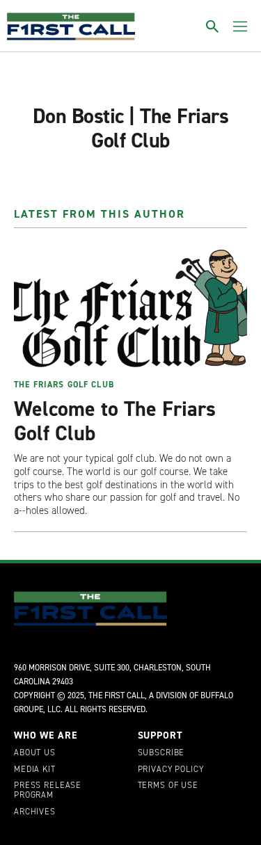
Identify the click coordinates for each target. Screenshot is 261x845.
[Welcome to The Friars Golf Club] (130, 307)
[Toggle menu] (240, 26)
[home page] (71, 26)
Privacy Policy (171, 770)
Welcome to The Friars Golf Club (115, 421)
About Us (35, 753)
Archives (35, 812)
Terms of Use (168, 786)
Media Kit (35, 770)
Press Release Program (47, 790)
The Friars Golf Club (64, 384)
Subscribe (161, 753)
